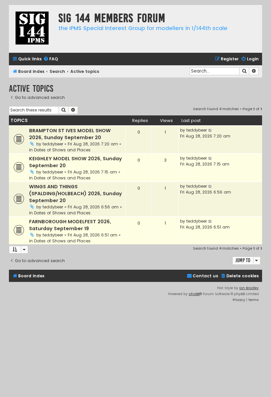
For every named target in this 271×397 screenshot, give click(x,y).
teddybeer (53, 144)
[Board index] (32, 29)
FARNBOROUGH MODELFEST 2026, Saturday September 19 (70, 225)
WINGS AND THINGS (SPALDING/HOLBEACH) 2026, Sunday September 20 (75, 193)
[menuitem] (50, 59)
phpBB (194, 293)
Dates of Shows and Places (62, 150)
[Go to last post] (210, 130)
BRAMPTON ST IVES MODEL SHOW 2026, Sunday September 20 (70, 134)
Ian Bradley (249, 288)
